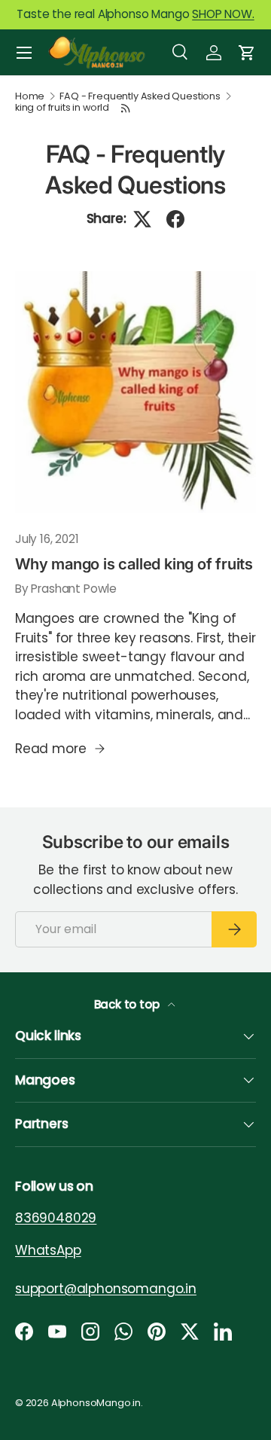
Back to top (128, 1004)
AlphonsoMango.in (96, 1402)
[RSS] (126, 108)
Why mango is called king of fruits (134, 563)
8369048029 (55, 1218)
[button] (246, 52)
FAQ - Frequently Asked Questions (140, 97)
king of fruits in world (62, 108)
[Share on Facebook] (175, 219)
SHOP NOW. (223, 14)
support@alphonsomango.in (105, 1288)
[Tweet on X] (142, 219)
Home (29, 97)
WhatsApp (48, 1249)
